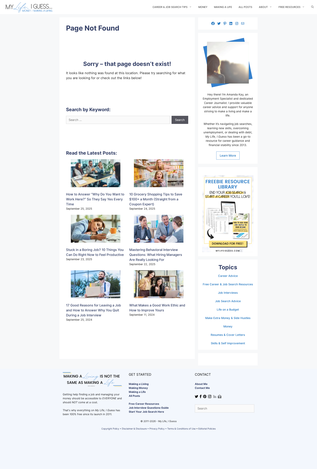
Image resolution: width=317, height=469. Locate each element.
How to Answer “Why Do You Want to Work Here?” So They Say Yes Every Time (95, 199)
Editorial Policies (207, 428)
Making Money (138, 388)
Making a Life (223, 7)
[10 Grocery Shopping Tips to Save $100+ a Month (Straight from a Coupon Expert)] (158, 173)
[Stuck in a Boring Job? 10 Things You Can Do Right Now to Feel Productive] (95, 229)
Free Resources (289, 7)
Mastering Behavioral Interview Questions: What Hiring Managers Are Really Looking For (155, 255)
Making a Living (139, 384)
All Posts (245, 7)
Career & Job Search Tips (170, 7)
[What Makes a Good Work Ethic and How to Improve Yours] (158, 285)
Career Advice (228, 276)
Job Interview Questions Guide (149, 407)
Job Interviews (228, 292)
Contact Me (202, 388)
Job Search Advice (228, 301)
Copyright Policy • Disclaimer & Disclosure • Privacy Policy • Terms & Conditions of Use (148, 428)
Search (180, 120)
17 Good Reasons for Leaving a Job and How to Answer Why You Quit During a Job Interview (93, 310)
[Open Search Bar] (312, 7)
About (263, 7)
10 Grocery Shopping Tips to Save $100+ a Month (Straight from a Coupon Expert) (155, 199)
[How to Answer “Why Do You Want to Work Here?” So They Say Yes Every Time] (95, 173)
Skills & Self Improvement (228, 343)
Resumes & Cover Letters (228, 335)
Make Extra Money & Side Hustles (227, 318)
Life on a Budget (228, 309)
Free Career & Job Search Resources (228, 284)
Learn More (228, 155)
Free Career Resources (144, 403)
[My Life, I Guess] (28, 7)
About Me (201, 384)
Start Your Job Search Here (146, 411)
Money (202, 7)
